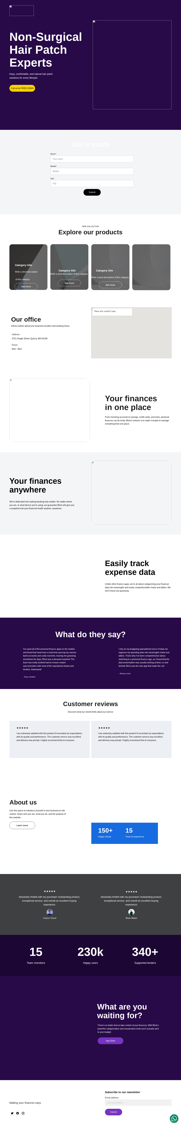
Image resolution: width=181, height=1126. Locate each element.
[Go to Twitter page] (12, 1113)
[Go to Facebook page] (17, 1113)
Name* (53, 154)
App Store (110, 1041)
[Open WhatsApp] (174, 1118)
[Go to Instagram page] (23, 1113)
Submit (92, 192)
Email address (111, 1098)
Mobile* (53, 166)
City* (52, 178)
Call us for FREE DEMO (22, 88)
